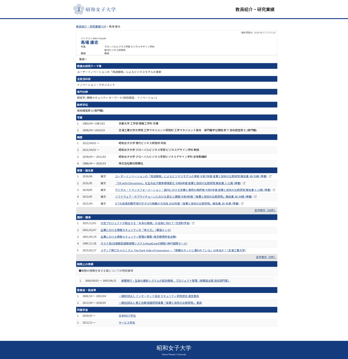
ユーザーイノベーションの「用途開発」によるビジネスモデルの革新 (119, 72)
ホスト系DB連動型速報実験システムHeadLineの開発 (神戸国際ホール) (144, 243)
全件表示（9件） (266, 257)
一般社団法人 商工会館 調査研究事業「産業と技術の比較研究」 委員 (160, 303)
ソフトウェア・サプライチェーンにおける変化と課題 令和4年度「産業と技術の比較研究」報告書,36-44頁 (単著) (183, 196)
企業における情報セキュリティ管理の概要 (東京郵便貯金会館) (138, 236)
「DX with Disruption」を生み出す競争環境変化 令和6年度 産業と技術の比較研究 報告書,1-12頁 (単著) (178, 183)
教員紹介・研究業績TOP (91, 26)
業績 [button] (81, 59)
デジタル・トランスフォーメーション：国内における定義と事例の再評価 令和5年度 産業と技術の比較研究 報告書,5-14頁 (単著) (193, 190)
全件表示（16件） (265, 210)
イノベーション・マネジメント (96, 85)
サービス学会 (127, 322)
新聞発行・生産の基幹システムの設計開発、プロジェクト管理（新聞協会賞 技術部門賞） (176, 280)
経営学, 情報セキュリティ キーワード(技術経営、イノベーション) (117, 97)
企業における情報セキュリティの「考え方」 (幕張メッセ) (136, 230)
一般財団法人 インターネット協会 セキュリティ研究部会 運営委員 (159, 296)
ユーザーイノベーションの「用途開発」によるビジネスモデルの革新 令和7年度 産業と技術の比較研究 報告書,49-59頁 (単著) (191, 176)
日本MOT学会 (127, 315)
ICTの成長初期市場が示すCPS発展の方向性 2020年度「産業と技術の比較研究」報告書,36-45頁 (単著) (177, 203)
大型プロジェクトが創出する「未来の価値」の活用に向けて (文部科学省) (145, 223)
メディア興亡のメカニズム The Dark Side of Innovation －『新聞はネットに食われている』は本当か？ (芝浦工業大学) (173, 250)
